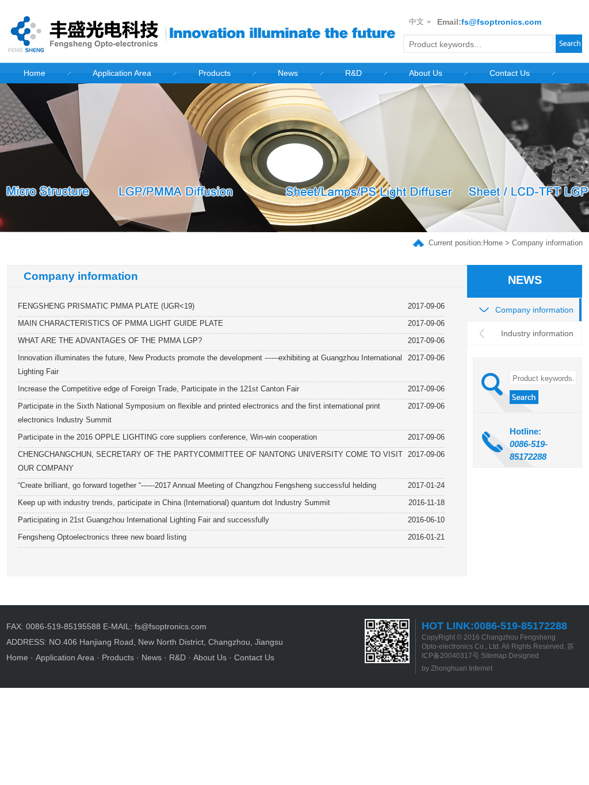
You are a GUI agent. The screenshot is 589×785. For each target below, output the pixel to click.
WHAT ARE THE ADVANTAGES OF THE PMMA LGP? (110, 340)
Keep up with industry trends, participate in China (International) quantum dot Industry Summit (174, 502)
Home (493, 242)
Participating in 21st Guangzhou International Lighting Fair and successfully (143, 519)
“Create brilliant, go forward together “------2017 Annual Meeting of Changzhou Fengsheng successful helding (197, 485)
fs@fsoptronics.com (501, 21)
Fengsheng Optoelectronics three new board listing (102, 537)
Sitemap (494, 656)
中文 (416, 21)
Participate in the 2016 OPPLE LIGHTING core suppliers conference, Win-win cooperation (167, 437)
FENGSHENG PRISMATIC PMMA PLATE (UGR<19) (106, 306)
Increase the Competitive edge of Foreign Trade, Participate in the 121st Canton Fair (158, 388)
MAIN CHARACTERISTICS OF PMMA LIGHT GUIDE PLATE (120, 323)
